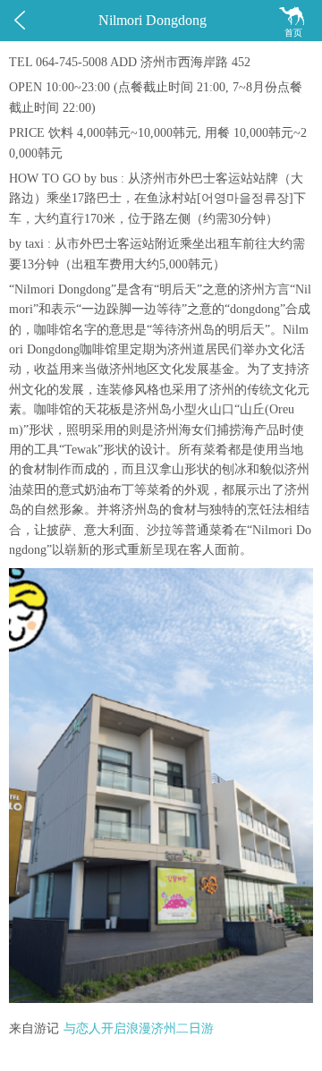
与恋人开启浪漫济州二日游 (139, 1028)
